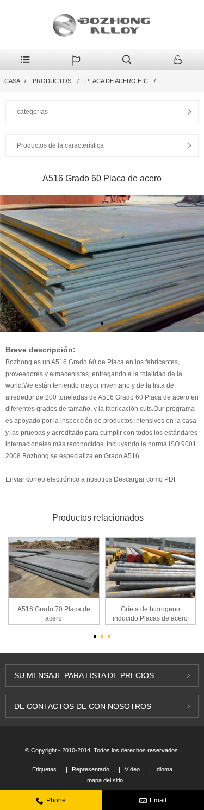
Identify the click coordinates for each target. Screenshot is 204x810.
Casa (12, 81)
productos (52, 81)
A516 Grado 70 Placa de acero (53, 613)
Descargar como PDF (145, 479)
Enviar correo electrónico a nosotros (59, 479)
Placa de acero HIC (116, 81)
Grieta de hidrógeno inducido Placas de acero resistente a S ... (150, 614)
